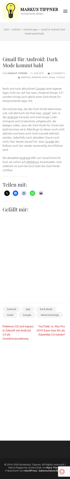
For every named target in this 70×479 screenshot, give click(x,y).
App (28, 309)
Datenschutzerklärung (52, 470)
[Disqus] (34, 387)
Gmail (52, 77)
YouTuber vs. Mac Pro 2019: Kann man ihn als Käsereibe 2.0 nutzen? (51, 330)
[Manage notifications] (62, 471)
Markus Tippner (39, 9)
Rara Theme (54, 467)
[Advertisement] (35, 264)
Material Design (50, 315)
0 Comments (58, 73)
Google (60, 77)
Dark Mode (46, 309)
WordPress (30, 470)
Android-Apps (40, 77)
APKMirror (32, 162)
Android (26, 77)
